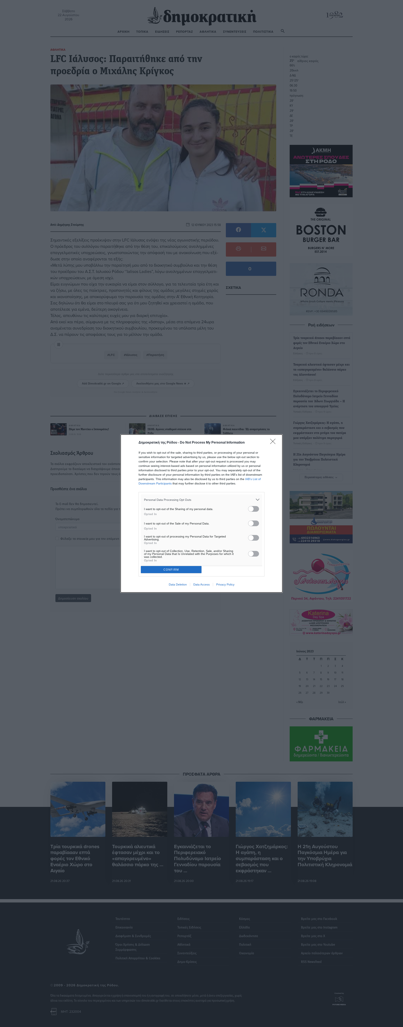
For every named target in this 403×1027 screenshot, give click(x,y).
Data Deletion (178, 584)
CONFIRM (171, 569)
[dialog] (201, 513)
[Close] (274, 443)
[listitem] (201, 499)
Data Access (201, 584)
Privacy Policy (225, 584)
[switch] (253, 509)
